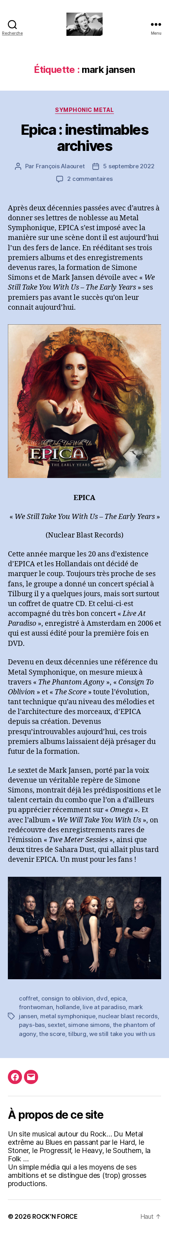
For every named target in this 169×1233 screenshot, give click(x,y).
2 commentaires (89, 178)
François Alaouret (60, 166)
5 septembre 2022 (128, 166)
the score (52, 1034)
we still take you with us (122, 1034)
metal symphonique (68, 1016)
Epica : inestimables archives (84, 137)
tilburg (77, 1034)
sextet (56, 1024)
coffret (28, 998)
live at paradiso (104, 1007)
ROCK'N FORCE (55, 1216)
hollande (68, 1007)
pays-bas (32, 1024)
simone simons (89, 1024)
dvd (101, 998)
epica (118, 998)
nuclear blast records (128, 1016)
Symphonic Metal (84, 109)
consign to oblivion (67, 998)
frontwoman (36, 1007)
